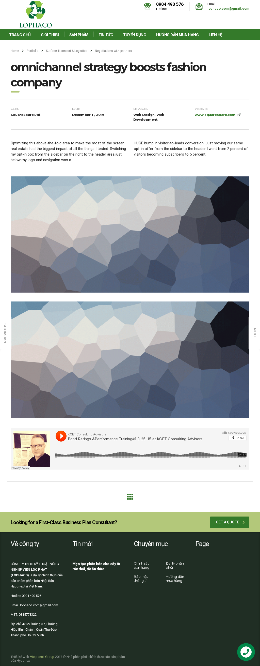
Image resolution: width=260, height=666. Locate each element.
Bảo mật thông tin (141, 578)
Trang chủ (20, 35)
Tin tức (106, 35)
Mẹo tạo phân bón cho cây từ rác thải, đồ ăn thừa (96, 566)
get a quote (227, 522)
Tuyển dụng (134, 35)
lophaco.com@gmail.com (228, 8)
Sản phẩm (78, 35)
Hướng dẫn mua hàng (177, 35)
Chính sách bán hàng (143, 565)
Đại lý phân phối (175, 565)
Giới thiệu (50, 35)
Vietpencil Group (42, 657)
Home (15, 51)
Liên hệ (215, 35)
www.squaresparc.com (215, 115)
